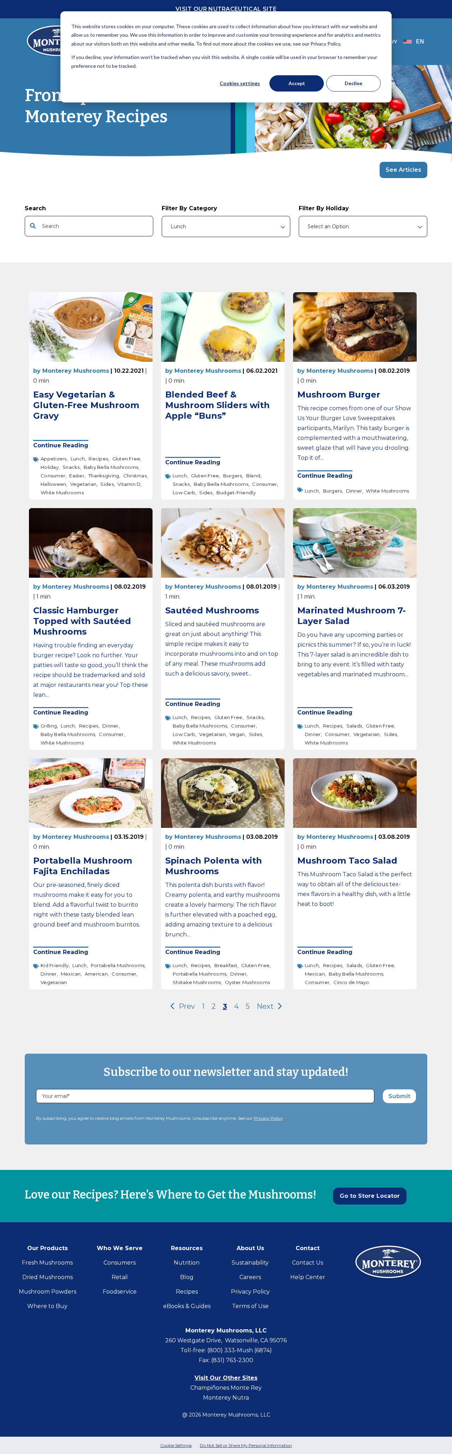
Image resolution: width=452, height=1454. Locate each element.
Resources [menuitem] (187, 1248)
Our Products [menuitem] (47, 1248)
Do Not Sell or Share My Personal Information (246, 1445)
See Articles (403, 169)
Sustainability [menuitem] (250, 1262)
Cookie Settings (176, 1445)
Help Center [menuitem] (307, 1277)
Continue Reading (60, 445)
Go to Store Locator (370, 1196)
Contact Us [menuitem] (307, 1262)
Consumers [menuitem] (119, 1262)
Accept (297, 83)
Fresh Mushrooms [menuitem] (47, 1262)
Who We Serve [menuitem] (120, 1248)
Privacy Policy (268, 1118)
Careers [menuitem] (250, 1277)
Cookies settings (240, 83)
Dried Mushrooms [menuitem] (47, 1277)
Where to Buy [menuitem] (47, 1306)
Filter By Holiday (324, 208)
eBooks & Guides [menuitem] (186, 1306)
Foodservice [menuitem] (120, 1291)
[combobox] (89, 226)
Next (266, 1006)
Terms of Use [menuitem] (250, 1306)
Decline (353, 83)
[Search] (145, 226)
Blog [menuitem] (187, 1277)
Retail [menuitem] (120, 1277)
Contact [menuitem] (308, 1248)
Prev (186, 1006)
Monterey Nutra (226, 1397)
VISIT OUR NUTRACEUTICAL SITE (226, 9)
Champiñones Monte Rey (226, 1387)
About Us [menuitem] (250, 1248)
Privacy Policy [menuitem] (250, 1291)
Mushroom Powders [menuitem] (47, 1291)
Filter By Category (189, 208)
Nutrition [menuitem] (187, 1262)
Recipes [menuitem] (187, 1291)
